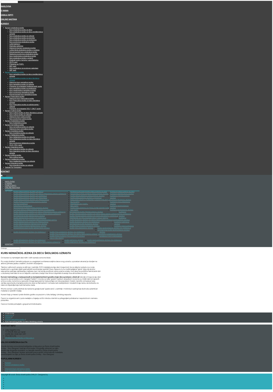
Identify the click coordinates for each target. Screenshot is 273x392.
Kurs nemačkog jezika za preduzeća (22, 88)
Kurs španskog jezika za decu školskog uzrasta (37, 242)
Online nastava (9, 19)
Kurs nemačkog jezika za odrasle (21, 84)
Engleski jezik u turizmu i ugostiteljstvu (23, 60)
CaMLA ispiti (7, 15)
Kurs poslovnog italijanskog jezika (22, 143)
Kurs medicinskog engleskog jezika (22, 56)
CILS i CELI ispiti (15, 145)
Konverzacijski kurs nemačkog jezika (23, 95)
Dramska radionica (16, 46)
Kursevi (5, 24)
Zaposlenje (9, 386)
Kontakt (5, 171)
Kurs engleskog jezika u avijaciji (21, 58)
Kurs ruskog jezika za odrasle (20, 115)
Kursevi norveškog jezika (14, 125)
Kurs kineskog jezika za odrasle (21, 165)
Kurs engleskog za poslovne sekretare (23, 68)
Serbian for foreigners (13, 167)
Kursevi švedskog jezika (14, 131)
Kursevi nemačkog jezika (14, 72)
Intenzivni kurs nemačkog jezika (21, 82)
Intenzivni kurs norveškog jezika (21, 129)
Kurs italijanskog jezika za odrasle (22, 137)
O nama (4, 10)
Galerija (8, 382)
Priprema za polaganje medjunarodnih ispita (25, 86)
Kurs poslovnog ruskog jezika (20, 119)
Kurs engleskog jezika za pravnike (22, 38)
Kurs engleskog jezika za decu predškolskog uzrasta (40, 194)
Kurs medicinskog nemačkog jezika (22, 91)
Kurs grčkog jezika (16, 157)
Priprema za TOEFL (16, 64)
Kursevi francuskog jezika (14, 97)
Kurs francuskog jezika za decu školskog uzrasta (94, 214)
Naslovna (6, 6)
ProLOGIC (52, 375)
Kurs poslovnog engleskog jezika (21, 42)
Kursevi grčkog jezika (13, 155)
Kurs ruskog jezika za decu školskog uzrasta (26, 113)
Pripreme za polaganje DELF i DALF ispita (25, 109)
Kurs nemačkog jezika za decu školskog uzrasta (37, 214)
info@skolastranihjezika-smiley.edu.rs (19, 338)
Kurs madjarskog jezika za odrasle (22, 161)
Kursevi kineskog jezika (14, 163)
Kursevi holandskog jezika (15, 121)
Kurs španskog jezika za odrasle (21, 149)
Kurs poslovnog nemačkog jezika (21, 93)
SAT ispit (12, 70)
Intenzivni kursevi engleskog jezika (22, 48)
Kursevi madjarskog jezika (15, 159)
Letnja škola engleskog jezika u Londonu (24, 50)
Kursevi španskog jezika (14, 147)
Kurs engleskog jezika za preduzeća (22, 40)
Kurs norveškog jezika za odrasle (21, 127)
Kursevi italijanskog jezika (14, 135)
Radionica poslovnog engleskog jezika (23, 54)
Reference (9, 384)
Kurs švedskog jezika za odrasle (21, 133)
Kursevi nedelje (7, 178)
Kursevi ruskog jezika (13, 111)
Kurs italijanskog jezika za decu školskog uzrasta (74, 234)
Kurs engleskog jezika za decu (20, 30)
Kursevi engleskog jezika (14, 28)
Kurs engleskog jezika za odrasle (21, 36)
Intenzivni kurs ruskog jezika (20, 117)
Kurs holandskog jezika (18, 123)
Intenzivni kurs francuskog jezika (21, 99)
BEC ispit (12, 66)
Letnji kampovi (14, 44)
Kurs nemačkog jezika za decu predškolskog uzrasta (39, 212)
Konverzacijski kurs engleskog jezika (23, 52)
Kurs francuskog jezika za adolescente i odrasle (94, 216)
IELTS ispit (13, 62)
